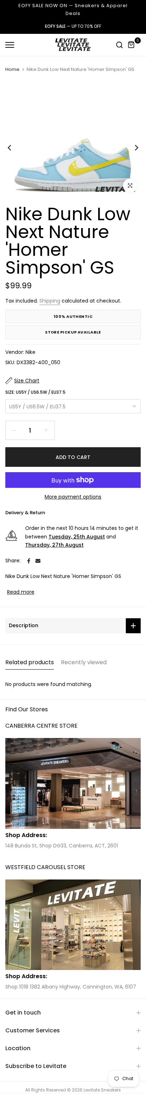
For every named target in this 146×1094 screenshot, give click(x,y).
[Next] (132, 148)
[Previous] (14, 148)
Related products (29, 662)
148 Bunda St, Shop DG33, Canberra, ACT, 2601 (61, 845)
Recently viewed (84, 662)
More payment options (73, 496)
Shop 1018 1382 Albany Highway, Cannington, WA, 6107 (70, 986)
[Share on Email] (38, 561)
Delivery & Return (25, 512)
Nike (30, 352)
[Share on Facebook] (29, 561)
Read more (20, 592)
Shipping (49, 300)
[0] (131, 45)
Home (12, 69)
